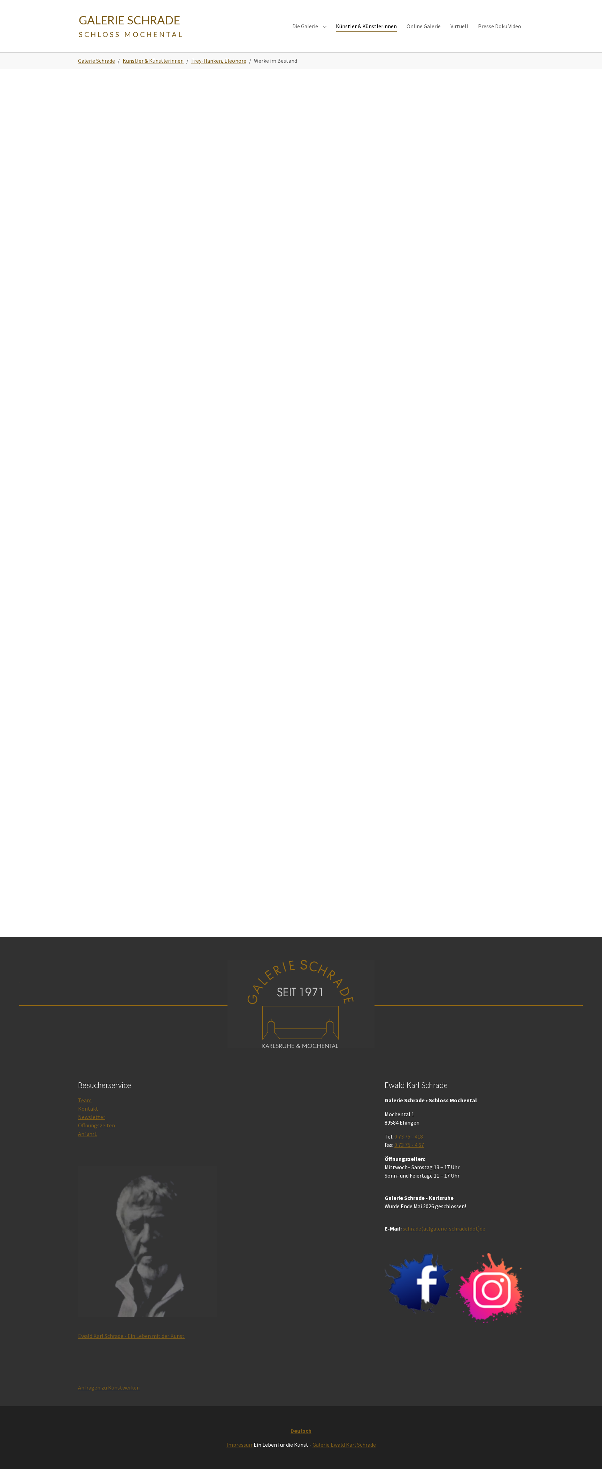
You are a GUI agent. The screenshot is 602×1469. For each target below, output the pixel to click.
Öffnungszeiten (96, 1125)
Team (85, 1100)
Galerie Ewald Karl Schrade (344, 1444)
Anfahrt (87, 1133)
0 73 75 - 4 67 (409, 1144)
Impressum (240, 1444)
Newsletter (91, 1116)
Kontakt (88, 1108)
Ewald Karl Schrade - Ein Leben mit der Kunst (131, 1335)
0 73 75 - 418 (408, 1136)
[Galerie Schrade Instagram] (490, 1288)
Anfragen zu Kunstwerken (109, 1387)
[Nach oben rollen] (586, 1453)
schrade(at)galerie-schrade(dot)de (444, 1228)
